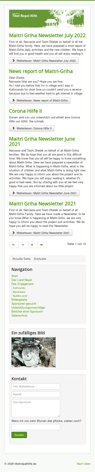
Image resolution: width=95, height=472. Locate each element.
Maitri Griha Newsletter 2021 (42, 203)
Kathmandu (19, 287)
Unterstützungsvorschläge (28, 307)
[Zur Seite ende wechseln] (42, 245)
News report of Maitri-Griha (41, 71)
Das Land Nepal (21, 280)
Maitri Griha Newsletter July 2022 (47, 35)
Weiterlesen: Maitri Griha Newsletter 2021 (43, 233)
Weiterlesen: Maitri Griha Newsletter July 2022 (46, 60)
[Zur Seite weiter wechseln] (32, 245)
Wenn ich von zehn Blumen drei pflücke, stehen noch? (46, 421)
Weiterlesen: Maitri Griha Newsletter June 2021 (46, 193)
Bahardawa (19, 291)
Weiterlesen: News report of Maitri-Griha (42, 100)
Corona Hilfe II (25, 110)
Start (14, 276)
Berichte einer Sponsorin (27, 311)
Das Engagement (22, 284)
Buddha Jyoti (20, 295)
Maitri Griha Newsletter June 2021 (42, 141)
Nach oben (84, 463)
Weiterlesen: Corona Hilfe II (34, 128)
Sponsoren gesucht (23, 304)
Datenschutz (19, 315)
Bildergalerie (19, 300)
